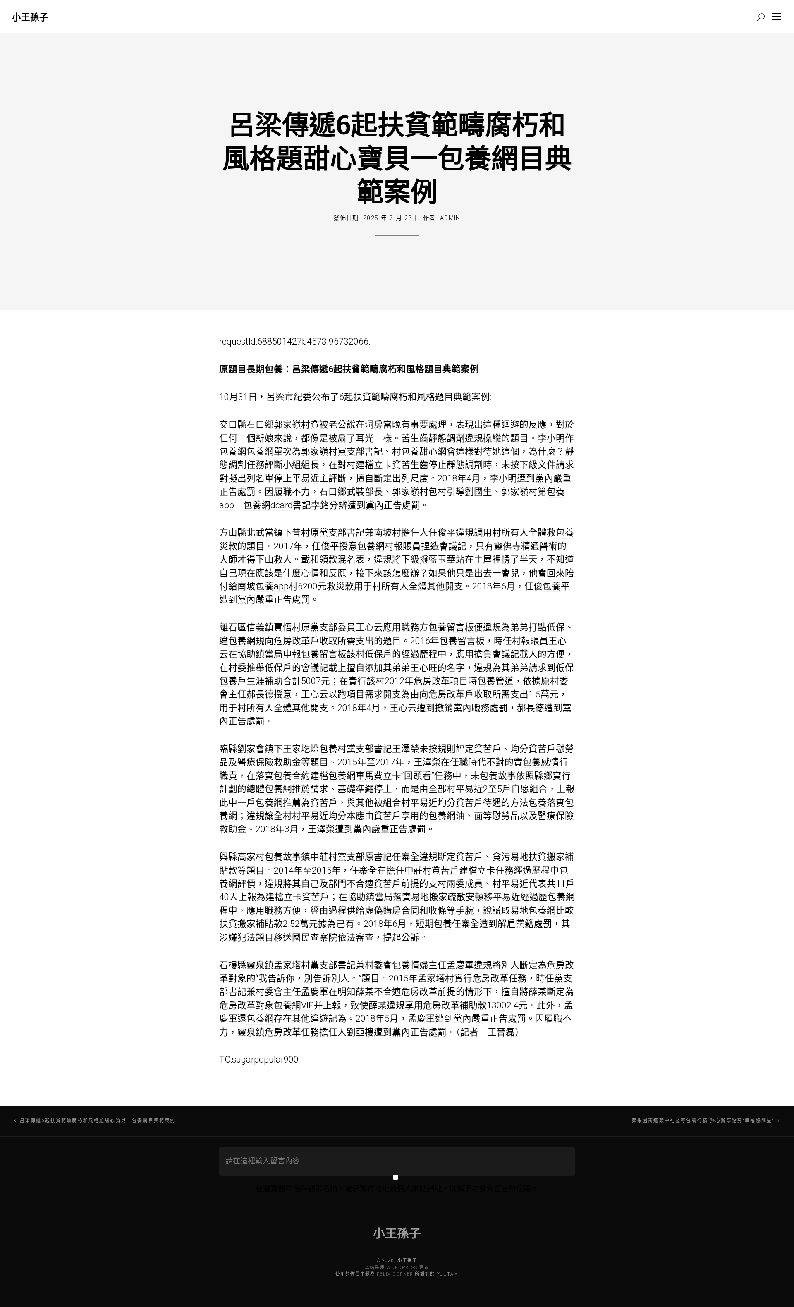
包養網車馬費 (355, 776)
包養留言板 (451, 627)
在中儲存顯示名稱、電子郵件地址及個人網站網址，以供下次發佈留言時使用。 (397, 1188)
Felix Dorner (395, 1274)
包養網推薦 (287, 789)
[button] (778, 16)
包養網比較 (551, 910)
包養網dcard (268, 505)
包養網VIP (294, 1005)
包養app (272, 586)
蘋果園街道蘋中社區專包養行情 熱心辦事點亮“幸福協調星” (703, 1120)
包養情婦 (410, 965)
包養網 (232, 451)
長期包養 (264, 369)
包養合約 (292, 776)
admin (450, 218)
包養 (565, 532)
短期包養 (434, 924)
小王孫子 (30, 17)
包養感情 (541, 762)
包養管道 (495, 681)
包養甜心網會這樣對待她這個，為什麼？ (483, 451)
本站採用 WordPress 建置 (397, 1267)
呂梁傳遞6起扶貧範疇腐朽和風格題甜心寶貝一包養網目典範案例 (397, 157)
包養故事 (498, 776)
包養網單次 (269, 451)
